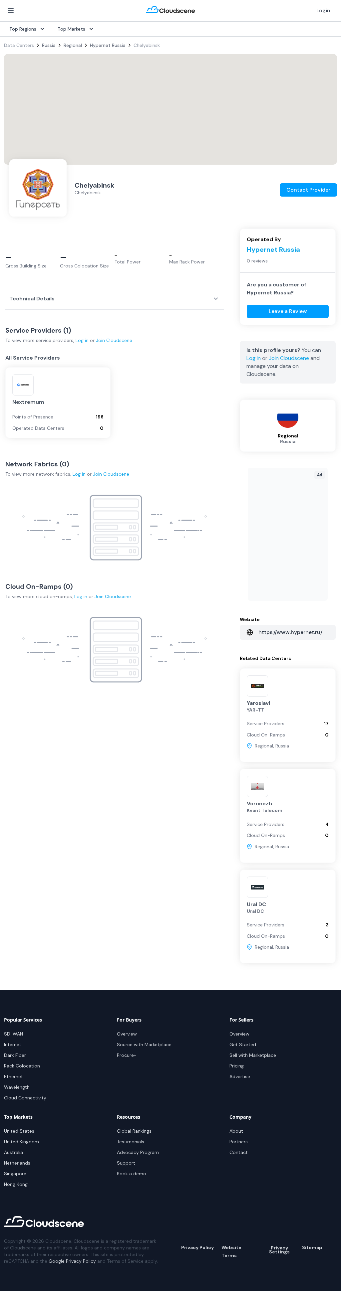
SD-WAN (13, 1034)
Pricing (236, 1066)
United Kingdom (21, 1142)
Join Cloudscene (114, 340)
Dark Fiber (15, 1055)
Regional (73, 45)
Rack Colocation (22, 1066)
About (236, 1131)
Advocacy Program (138, 1152)
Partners (238, 1142)
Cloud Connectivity (25, 1098)
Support (126, 1163)
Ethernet (13, 1076)
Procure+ (126, 1055)
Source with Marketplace (144, 1045)
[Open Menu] (10, 10)
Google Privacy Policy (72, 1261)
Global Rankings (134, 1131)
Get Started (242, 1045)
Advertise (239, 1076)
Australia (13, 1152)
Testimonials (130, 1142)
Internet (12, 1045)
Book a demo (131, 1174)
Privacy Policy (197, 1247)
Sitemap (312, 1247)
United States (19, 1131)
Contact (238, 1152)
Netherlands (17, 1163)
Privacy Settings (279, 1250)
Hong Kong (16, 1184)
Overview (127, 1034)
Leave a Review (288, 311)
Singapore (15, 1174)
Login (323, 10)
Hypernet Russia (108, 45)
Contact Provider (308, 189)
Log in (82, 340)
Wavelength (17, 1087)
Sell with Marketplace (252, 1055)
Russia (49, 45)
